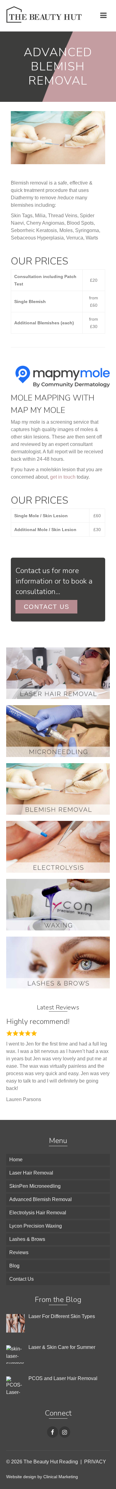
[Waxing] (58, 904)
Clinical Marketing (60, 1476)
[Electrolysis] (58, 846)
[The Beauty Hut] (44, 15)
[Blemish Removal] (58, 788)
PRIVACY (95, 1461)
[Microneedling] (58, 730)
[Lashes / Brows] (58, 962)
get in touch (62, 477)
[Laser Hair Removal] (58, 673)
